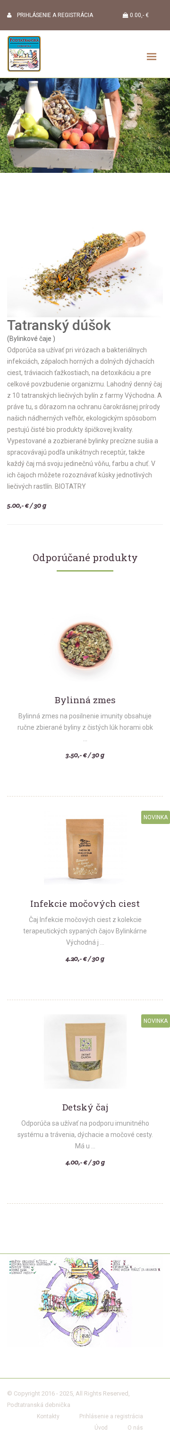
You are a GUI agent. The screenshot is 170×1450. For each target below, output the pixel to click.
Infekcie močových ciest (85, 904)
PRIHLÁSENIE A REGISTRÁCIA (52, 15)
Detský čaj (85, 1107)
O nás (135, 1427)
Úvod (101, 1427)
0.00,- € (138, 15)
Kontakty (48, 1416)
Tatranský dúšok (59, 325)
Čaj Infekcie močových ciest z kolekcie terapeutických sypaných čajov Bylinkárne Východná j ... (85, 931)
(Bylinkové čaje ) (31, 338)
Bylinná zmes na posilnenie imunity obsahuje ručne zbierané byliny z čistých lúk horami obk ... (85, 727)
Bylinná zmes (85, 700)
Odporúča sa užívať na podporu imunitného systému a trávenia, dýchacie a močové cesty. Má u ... (85, 1134)
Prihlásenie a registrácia (111, 1416)
